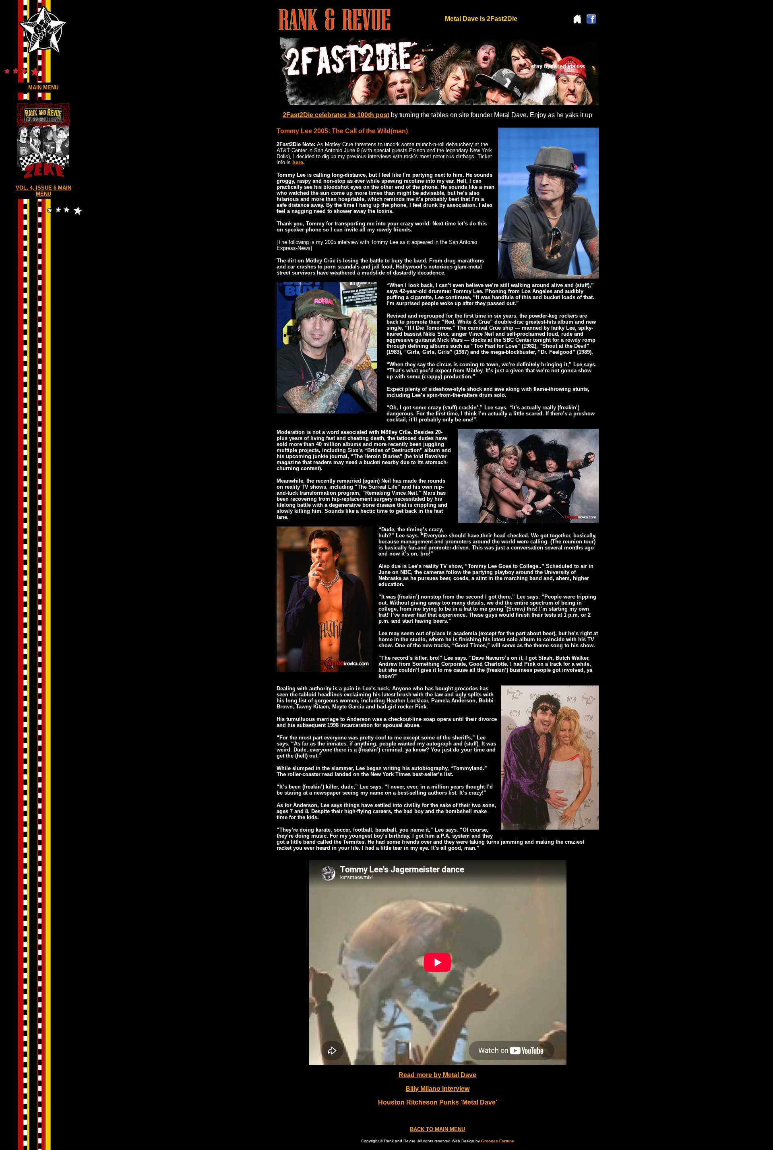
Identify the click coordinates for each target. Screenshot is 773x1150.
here (297, 162)
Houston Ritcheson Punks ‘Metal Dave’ (437, 1102)
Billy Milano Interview (437, 1088)
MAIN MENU (43, 88)
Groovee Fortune (497, 1141)
